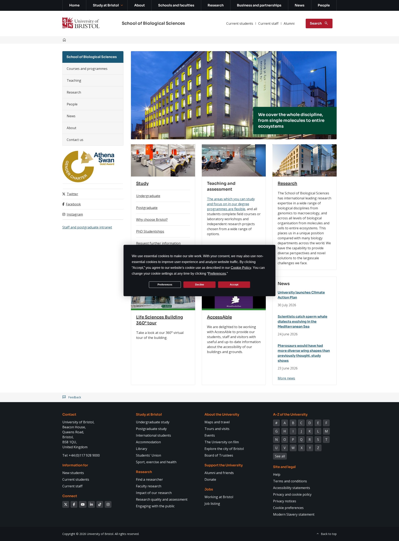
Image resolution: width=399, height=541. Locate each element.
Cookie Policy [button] (241, 267)
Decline (199, 284)
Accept (234, 284)
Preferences (165, 284)
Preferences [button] (217, 273)
